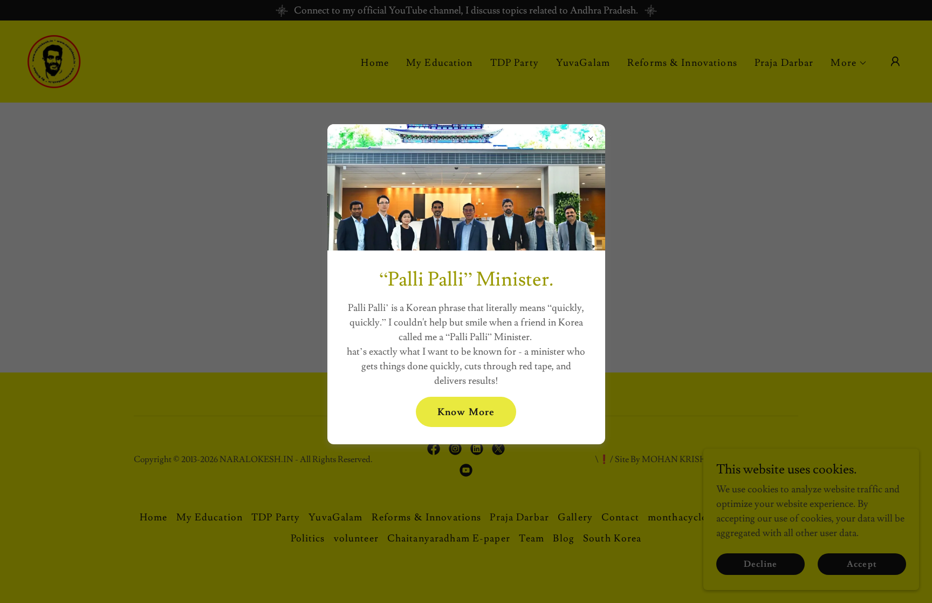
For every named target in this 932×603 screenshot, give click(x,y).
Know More (466, 412)
